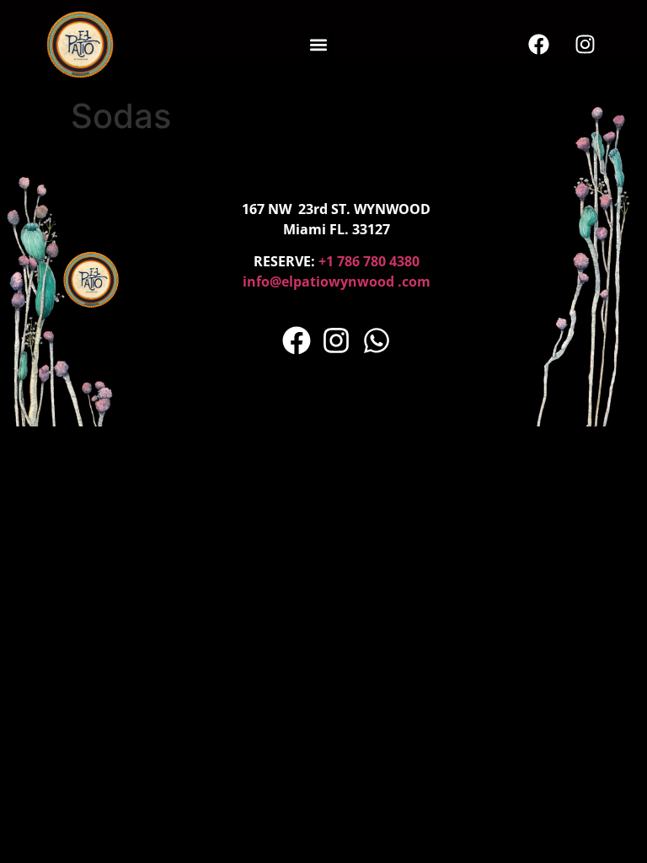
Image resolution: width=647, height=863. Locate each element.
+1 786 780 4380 (369, 261)
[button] (319, 44)
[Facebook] (539, 45)
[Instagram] (585, 45)
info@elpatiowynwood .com (336, 281)
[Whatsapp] (376, 341)
